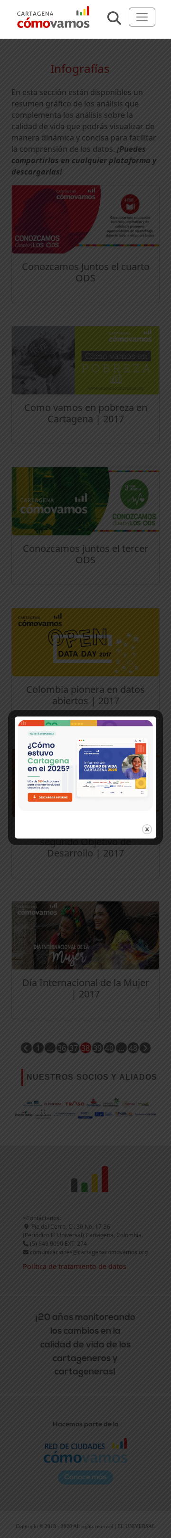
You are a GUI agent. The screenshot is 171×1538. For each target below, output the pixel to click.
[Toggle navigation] (142, 17)
